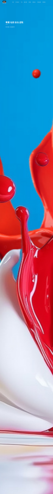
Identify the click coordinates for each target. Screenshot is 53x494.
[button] (5, 247)
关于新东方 (17, 2)
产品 (21, 2)
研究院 (30, 2)
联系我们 (44, 2)
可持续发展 (39, 2)
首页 (13, 2)
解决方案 (25, 2)
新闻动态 (34, 2)
